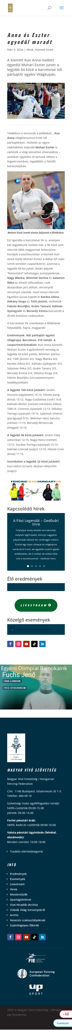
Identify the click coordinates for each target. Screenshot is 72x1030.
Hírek (30, 50)
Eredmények (18, 874)
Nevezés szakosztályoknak (27, 920)
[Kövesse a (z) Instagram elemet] (18, 644)
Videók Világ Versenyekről (27, 910)
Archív (14, 915)
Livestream (34, 605)
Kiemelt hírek (44, 50)
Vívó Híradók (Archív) (24, 905)
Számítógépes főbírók (24, 925)
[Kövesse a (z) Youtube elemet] (26, 644)
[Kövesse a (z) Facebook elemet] (10, 644)
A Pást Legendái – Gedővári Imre (36, 522)
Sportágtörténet (20, 899)
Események (17, 879)
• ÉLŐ (66, 1014)
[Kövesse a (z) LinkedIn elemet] (42, 644)
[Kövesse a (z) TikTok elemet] (34, 644)
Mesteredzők (18, 894)
